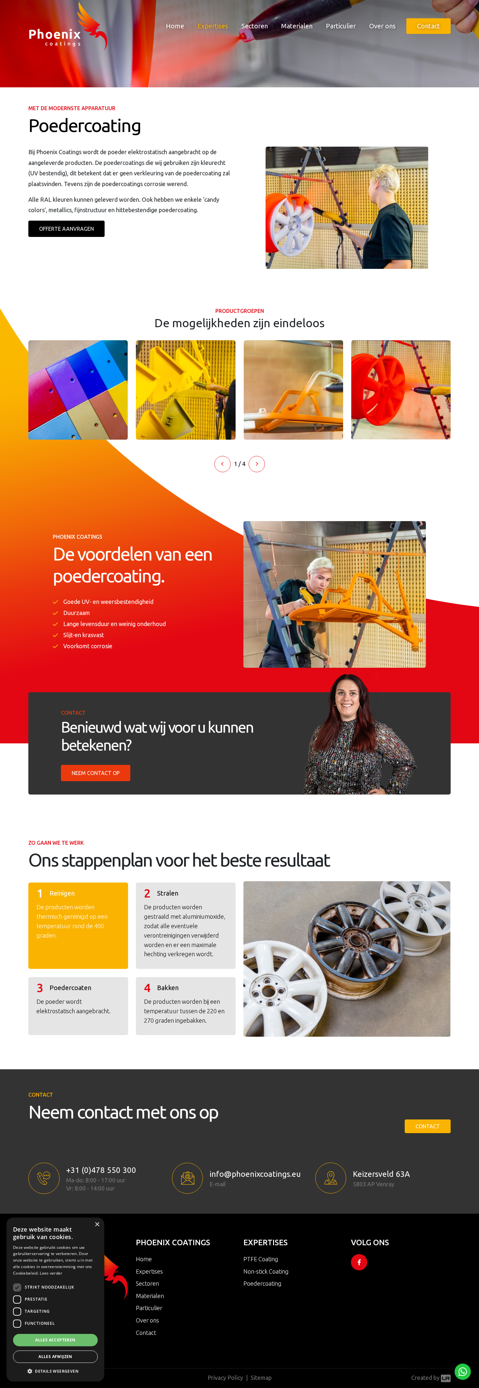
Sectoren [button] (254, 26)
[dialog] (55, 1299)
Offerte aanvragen (66, 229)
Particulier (341, 26)
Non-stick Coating (266, 1271)
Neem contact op (96, 773)
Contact (428, 26)
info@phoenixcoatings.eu (255, 1174)
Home (175, 26)
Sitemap (261, 1377)
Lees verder (51, 1273)
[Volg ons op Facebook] (359, 1262)
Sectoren (147, 1283)
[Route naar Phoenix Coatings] (330, 1178)
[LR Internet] (446, 1377)
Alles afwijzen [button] (55, 1356)
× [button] (96, 1224)
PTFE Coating (260, 1259)
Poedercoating (262, 1283)
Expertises (149, 1271)
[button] (222, 464)
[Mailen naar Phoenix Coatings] (187, 1178)
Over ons (382, 26)
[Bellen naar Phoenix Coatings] (44, 1178)
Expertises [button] (212, 26)
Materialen (296, 26)
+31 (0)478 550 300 (101, 1170)
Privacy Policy (225, 1377)
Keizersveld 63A (381, 1174)
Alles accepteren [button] (55, 1340)
